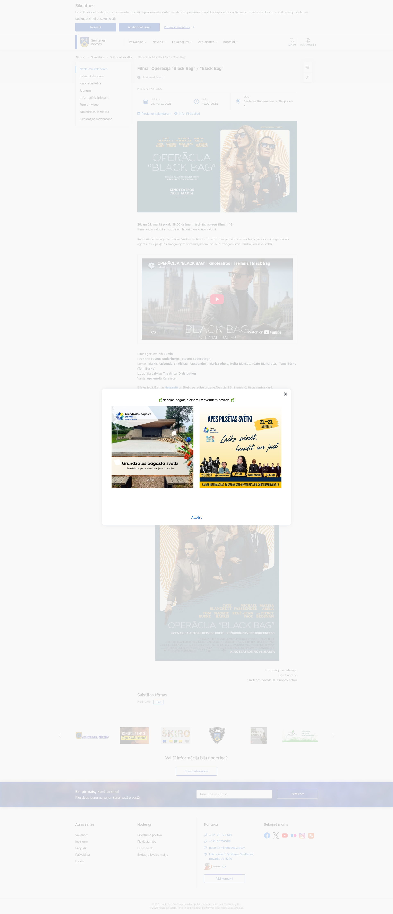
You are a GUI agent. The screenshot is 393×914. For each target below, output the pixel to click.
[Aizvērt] (285, 394)
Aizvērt (196, 517)
